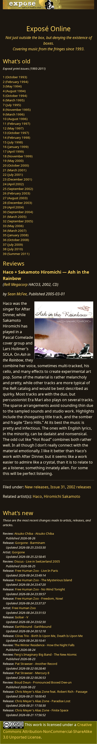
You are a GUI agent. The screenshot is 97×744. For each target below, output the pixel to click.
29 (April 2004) (13, 207)
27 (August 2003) (15, 198)
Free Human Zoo (24, 608)
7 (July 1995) (12, 105)
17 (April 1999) (13, 151)
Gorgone (18, 552)
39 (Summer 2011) (16, 254)
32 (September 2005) (18, 221)
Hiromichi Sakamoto (62, 496)
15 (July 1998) (13, 142)
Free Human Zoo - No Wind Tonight (40, 589)
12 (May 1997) (13, 128)
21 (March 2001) (14, 170)
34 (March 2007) (14, 230)
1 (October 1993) (15, 77)
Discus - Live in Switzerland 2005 (37, 561)
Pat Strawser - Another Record (36, 664)
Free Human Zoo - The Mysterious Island (43, 580)
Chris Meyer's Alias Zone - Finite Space (41, 710)
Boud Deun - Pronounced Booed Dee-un (43, 682)
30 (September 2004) (18, 212)
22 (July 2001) (13, 174)
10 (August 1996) (15, 119)
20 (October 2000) (16, 165)
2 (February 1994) (15, 82)
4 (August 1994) (14, 91)
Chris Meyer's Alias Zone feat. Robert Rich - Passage (51, 691)
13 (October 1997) (16, 133)
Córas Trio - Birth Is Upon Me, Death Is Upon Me (49, 636)
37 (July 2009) (13, 244)
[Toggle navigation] (15, 16)
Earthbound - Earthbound (33, 626)
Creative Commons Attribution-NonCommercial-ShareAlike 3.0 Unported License (47, 731)
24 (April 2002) (13, 184)
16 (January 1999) (15, 147)
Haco (37, 496)
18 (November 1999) (17, 156)
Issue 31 (57, 487)
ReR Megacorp (16, 284)
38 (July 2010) (13, 249)
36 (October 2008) (16, 240)
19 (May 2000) (13, 161)
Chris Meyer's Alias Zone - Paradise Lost (42, 701)
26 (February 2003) (16, 193)
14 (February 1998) (16, 137)
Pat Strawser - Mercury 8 (32, 673)
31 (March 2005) (14, 217)
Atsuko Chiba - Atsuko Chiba (34, 533)
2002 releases (79, 487)
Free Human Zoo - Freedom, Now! (39, 598)
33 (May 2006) (13, 226)
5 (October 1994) (15, 96)
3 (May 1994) (12, 86)
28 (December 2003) (17, 203)
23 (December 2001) (17, 179)
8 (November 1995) (17, 110)
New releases (36, 487)
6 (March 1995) (13, 100)
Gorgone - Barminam (30, 543)
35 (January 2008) (15, 235)
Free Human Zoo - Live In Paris (36, 570)
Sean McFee (17, 294)
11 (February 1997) (16, 123)
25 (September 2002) (18, 189)
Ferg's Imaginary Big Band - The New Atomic (45, 654)
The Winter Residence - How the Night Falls (44, 645)
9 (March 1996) (13, 114)
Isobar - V (21, 617)
